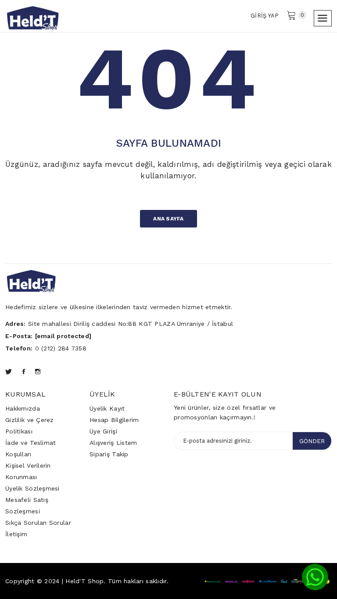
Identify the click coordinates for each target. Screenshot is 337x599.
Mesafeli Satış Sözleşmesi (26, 505)
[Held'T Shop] (32, 17)
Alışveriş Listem (113, 442)
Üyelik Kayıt (107, 408)
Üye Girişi (103, 431)
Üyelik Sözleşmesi (32, 488)
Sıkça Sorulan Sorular (38, 522)
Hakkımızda (22, 408)
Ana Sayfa (168, 219)
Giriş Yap (265, 15)
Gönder (312, 440)
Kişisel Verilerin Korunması (28, 471)
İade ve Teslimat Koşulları (30, 448)
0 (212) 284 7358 (60, 348)
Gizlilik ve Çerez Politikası (29, 425)
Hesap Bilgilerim (114, 419)
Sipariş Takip (109, 454)
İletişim (16, 534)
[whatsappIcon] (315, 577)
